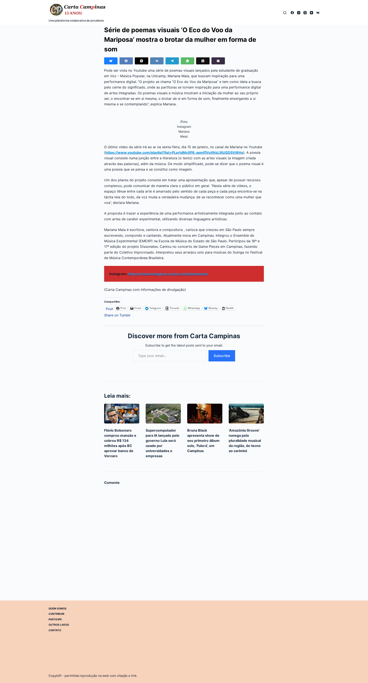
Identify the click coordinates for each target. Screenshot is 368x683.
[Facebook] (292, 12)
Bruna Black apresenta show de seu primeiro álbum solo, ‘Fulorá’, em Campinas (203, 440)
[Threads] (305, 12)
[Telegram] (172, 60)
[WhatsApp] (187, 60)
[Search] (284, 12)
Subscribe (222, 356)
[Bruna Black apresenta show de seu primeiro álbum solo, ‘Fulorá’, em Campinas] (204, 413)
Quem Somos (57, 608)
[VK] (317, 12)
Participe (55, 619)
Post (109, 308)
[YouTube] (311, 12)
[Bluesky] (111, 60)
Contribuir (56, 613)
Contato (55, 630)
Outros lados (59, 624)
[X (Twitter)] (141, 60)
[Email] (218, 60)
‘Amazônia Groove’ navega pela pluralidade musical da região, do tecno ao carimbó (245, 440)
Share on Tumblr (117, 314)
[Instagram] (298, 12)
